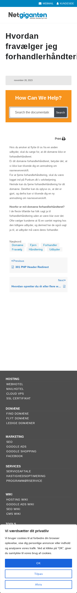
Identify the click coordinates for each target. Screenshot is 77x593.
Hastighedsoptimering (26, 476)
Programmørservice (24, 480)
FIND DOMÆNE (17, 413)
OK (38, 563)
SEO (9, 441)
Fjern (33, 245)
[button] (60, 138)
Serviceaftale (18, 471)
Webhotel (14, 384)
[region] (38, 558)
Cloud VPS (15, 393)
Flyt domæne (17, 418)
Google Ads (16, 446)
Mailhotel (15, 388)
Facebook (14, 456)
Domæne (17, 245)
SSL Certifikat (18, 398)
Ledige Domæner (20, 423)
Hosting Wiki (17, 499)
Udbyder (54, 249)
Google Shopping (21, 451)
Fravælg (17, 249)
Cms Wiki (13, 513)
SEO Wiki (13, 509)
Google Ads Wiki (20, 504)
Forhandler (50, 245)
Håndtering (36, 249)
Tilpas (38, 573)
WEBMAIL (48, 3)
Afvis (38, 584)
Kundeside (67, 3)
